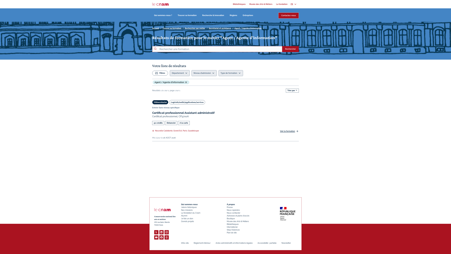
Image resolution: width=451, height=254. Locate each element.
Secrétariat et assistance (220, 28)
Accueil (155, 28)
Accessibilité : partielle (267, 243)
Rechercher (290, 49)
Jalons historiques (189, 207)
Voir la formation (287, 131)
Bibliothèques (233, 224)
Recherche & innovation (213, 15)
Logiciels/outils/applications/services (187, 102)
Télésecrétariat (160, 102)
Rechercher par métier (195, 28)
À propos (231, 204)
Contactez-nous (288, 15)
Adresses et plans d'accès (238, 216)
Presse (230, 207)
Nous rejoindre (233, 210)
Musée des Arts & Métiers (238, 221)
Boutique (231, 218)
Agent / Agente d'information (248, 28)
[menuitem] (239, 4)
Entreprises (248, 15)
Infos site (185, 243)
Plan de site (232, 233)
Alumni (184, 216)
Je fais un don (187, 218)
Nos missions (187, 210)
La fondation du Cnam (190, 213)
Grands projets (187, 221)
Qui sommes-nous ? (163, 15)
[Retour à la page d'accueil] (160, 4)
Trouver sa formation (187, 15)
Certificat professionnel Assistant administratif (183, 113)
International (232, 227)
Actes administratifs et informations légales (234, 243)
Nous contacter (233, 213)
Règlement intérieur (202, 243)
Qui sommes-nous (189, 204)
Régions (233, 15)
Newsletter (286, 243)
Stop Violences (233, 230)
